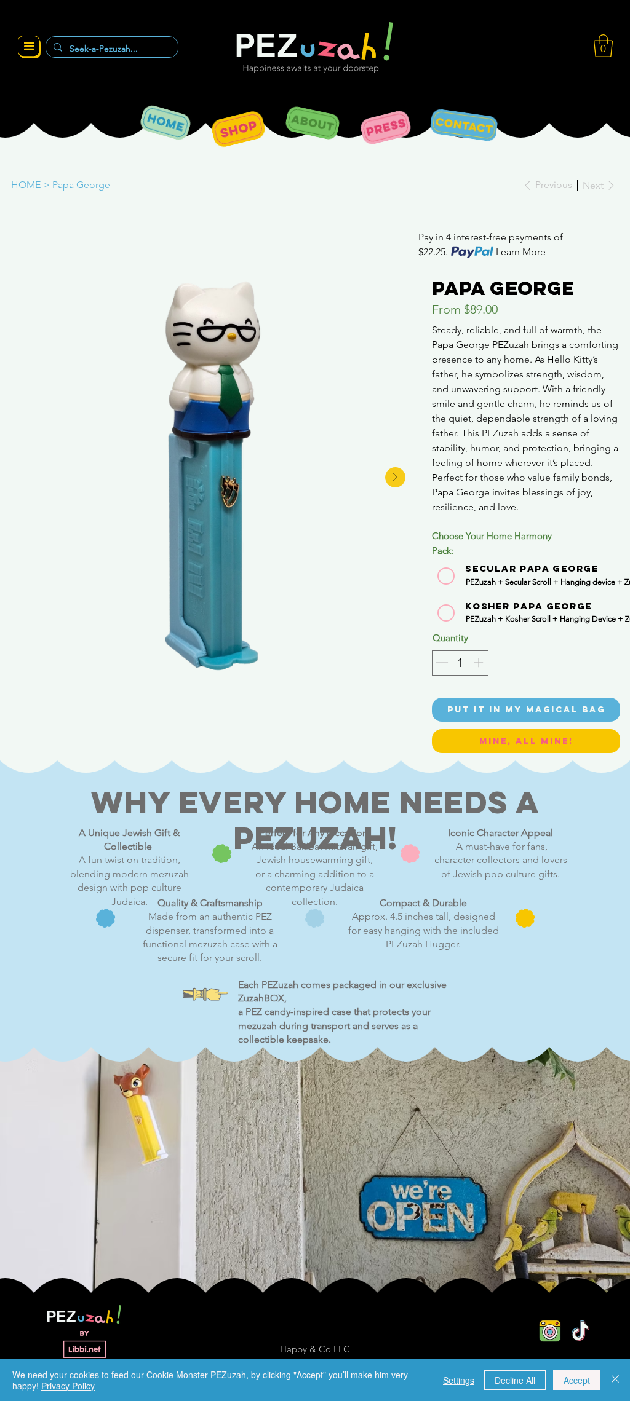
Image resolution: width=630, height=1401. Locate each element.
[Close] (615, 1380)
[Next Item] (395, 477)
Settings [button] (458, 1380)
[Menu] (29, 47)
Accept (577, 1380)
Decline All (515, 1380)
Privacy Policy (68, 1385)
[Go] (442, 662)
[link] (603, 45)
